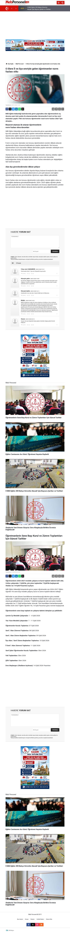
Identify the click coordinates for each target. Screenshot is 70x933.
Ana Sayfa (10, 64)
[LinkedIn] (16, 109)
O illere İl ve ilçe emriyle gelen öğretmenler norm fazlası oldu (43, 64)
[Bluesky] (13, 109)
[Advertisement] (35, 24)
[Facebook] (7, 109)
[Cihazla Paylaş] (22, 109)
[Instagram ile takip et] (37, 924)
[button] (56, 109)
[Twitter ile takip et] (33, 924)
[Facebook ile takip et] (28, 924)
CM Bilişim (11, 930)
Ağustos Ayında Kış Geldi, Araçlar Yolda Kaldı (39, 8)
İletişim (32, 919)
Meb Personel (20, 64)
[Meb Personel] (17, 2)
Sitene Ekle (49, 919)
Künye (26, 919)
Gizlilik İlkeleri (40, 919)
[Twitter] (10, 109)
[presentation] (12, 8)
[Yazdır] (53, 109)
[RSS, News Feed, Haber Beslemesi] (41, 924)
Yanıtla (24, 273)
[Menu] (58, 2)
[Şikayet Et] (57, 273)
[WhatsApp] (19, 109)
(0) (29, 273)
